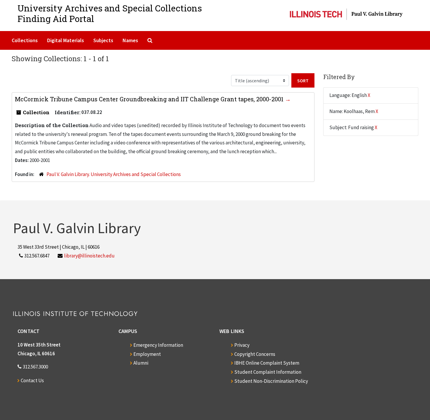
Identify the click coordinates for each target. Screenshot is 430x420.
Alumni (140, 363)
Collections (25, 40)
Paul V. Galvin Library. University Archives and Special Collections (114, 174)
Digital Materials (65, 40)
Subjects (103, 40)
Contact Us (32, 380)
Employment (147, 354)
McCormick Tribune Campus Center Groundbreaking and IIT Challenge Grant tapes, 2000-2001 (150, 99)
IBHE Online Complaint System (266, 363)
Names (130, 40)
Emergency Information (158, 345)
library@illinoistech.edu (89, 255)
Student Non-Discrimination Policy (271, 381)
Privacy (242, 345)
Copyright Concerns (254, 354)
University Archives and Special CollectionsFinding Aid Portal (110, 13)
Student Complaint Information (267, 372)
